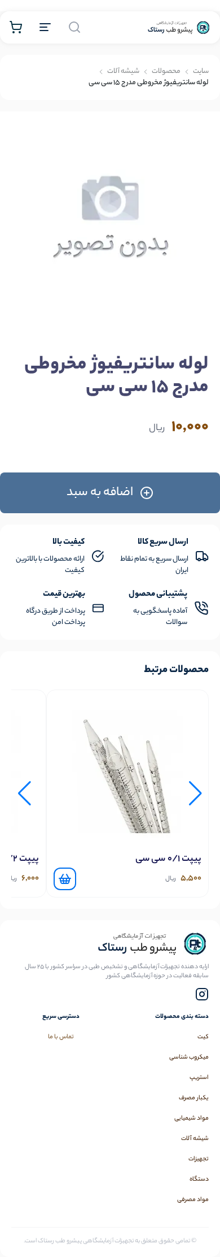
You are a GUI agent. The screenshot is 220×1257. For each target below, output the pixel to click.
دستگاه (199, 1179)
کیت (203, 1037)
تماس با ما (200, 108)
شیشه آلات (195, 1138)
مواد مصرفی (193, 1199)
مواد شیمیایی (191, 1118)
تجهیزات (198, 1159)
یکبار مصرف (194, 1098)
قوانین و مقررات (193, 85)
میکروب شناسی (189, 1057)
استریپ (199, 1077)
